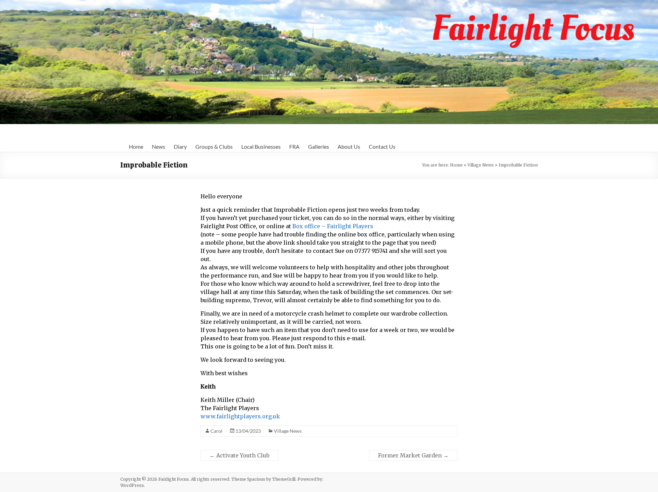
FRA (294, 146)
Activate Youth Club (239, 455)
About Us (349, 146)
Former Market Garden (413, 455)
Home (136, 146)
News (158, 146)
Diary (180, 146)
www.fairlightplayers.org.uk (240, 416)
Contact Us (382, 146)
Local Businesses (261, 146)
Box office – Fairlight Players (332, 226)
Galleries (318, 146)
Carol (216, 431)
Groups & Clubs (214, 146)
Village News (480, 165)
